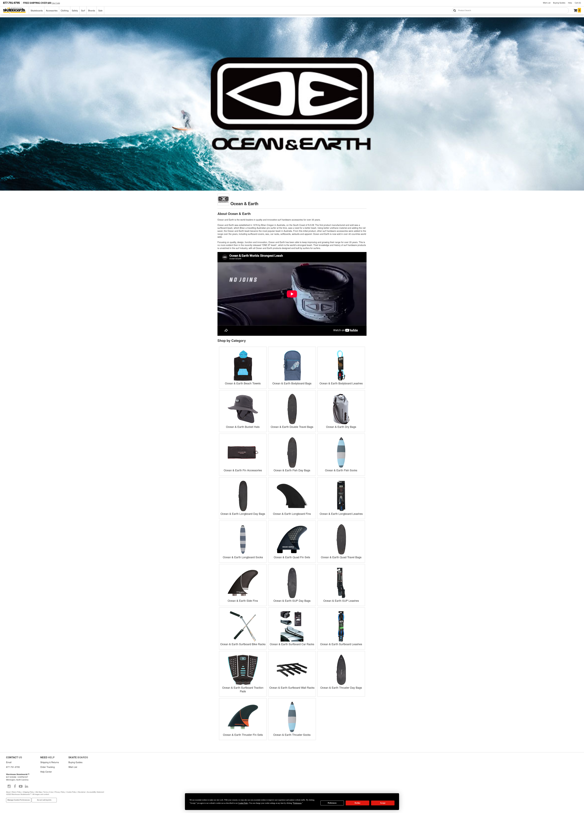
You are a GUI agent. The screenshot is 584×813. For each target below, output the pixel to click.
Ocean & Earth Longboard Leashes (341, 514)
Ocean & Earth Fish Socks (341, 470)
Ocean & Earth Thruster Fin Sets (243, 735)
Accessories (51, 10)
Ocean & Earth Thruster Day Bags (341, 687)
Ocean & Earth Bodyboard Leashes (341, 383)
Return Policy (17, 792)
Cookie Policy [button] (243, 803)
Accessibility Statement (95, 792)
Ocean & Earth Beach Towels (243, 383)
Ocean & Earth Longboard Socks (243, 557)
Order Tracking (47, 766)
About (8, 792)
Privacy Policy (60, 792)
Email (8, 762)
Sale (100, 10)
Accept (382, 803)
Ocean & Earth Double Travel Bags (292, 427)
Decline (357, 803)
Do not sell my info (44, 800)
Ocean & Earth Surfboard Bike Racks (243, 644)
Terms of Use (48, 792)
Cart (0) (578, 2)
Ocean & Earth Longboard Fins (292, 514)
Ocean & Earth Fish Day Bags (292, 470)
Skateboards (37, 10)
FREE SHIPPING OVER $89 (41, 3)
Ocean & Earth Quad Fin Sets (292, 557)
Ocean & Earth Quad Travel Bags (341, 557)
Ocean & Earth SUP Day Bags (292, 600)
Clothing (65, 10)
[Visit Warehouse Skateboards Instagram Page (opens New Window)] (9, 786)
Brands (91, 10)
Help (570, 2)
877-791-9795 (11, 2)
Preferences (332, 803)
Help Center (46, 771)
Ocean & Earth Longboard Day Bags (243, 514)
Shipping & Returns (49, 762)
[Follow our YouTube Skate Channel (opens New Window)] (20, 786)
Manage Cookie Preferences (18, 800)
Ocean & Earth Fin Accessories (243, 470)
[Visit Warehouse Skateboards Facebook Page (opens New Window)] (15, 786)
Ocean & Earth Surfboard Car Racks (292, 644)
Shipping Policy (28, 792)
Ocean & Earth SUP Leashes (341, 600)
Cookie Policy (71, 792)
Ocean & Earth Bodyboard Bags (291, 383)
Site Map (38, 792)
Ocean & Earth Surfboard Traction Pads (242, 689)
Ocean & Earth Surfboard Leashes (341, 644)
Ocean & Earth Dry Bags (341, 427)
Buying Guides (559, 2)
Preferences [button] (297, 803)
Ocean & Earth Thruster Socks (292, 735)
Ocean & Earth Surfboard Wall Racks (292, 687)
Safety (75, 10)
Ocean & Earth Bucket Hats (243, 427)
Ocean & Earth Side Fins (243, 600)
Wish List (546, 2)
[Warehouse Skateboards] (16, 10)
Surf (83, 10)
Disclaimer (82, 792)
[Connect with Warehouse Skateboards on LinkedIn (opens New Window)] (26, 786)
